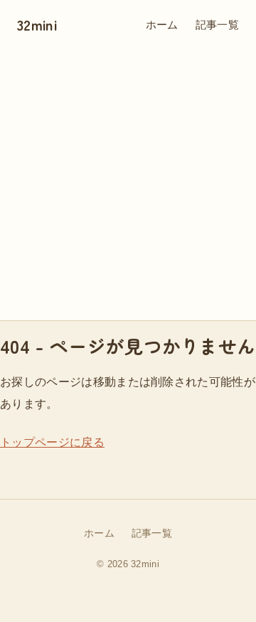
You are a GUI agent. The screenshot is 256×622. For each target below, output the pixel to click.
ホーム (162, 25)
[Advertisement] (128, 185)
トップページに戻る (52, 442)
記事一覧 (217, 25)
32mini (37, 24)
